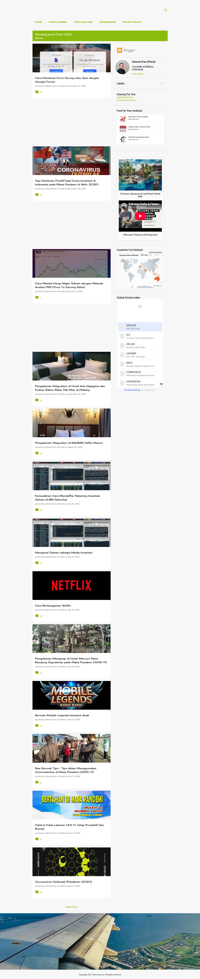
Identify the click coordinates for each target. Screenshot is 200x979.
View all (39, 38)
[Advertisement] (70, 122)
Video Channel (58, 22)
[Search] (166, 10)
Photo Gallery (83, 22)
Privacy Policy (132, 22)
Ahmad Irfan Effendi (143, 61)
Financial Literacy (126, 100)
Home (38, 22)
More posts (71, 907)
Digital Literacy (125, 97)
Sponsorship (107, 22)
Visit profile (137, 74)
